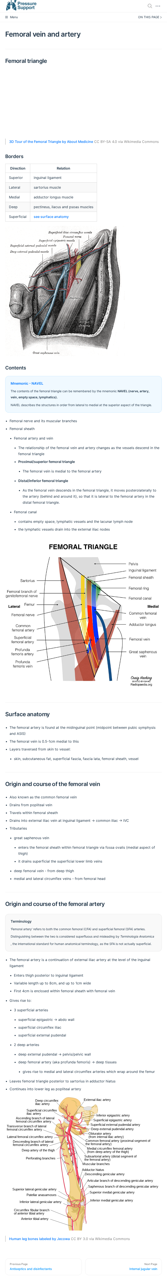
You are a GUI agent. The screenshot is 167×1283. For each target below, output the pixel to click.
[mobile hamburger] (158, 6)
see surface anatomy (51, 216)
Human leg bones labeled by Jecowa (39, 1239)
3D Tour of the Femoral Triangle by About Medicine (51, 141)
